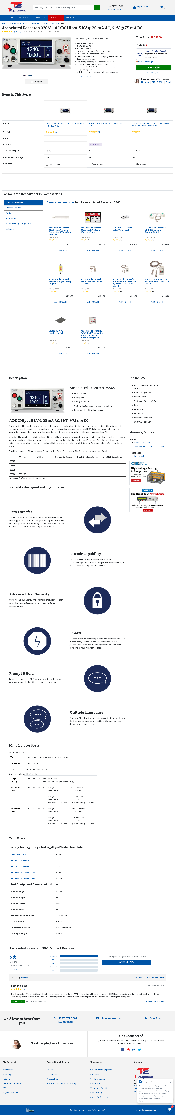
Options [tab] (9, 213)
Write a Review (126, 962)
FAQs (5, 1088)
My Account (8, 1069)
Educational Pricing (68, 1083)
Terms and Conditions (100, 1088)
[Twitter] (139, 1049)
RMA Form (95, 1083)
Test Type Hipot (18, 854)
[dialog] (141, 7)
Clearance (71, 18)
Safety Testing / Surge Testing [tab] (19, 223)
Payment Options (10, 1092)
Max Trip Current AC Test (22, 872)
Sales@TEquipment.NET (115, 9)
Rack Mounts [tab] (12, 218)
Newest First (158, 977)
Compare (38, 81)
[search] (63, 7)
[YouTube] (129, 1049)
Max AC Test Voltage (20, 860)
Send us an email (112, 1018)
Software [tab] (10, 229)
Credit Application (98, 1079)
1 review (24, 977)
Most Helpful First (142, 977)
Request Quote (154, 73)
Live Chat (145, 82)
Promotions (56, 18)
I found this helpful (156, 1001)
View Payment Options (147, 62)
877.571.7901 (157, 82)
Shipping (7, 1074)
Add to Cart (60, 250)
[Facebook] (123, 1049)
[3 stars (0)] (79, 963)
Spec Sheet (139, 456)
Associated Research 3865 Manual (149, 446)
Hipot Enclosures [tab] (13, 207)
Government (52, 1083)
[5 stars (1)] (79, 956)
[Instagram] (134, 1049)
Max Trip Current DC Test (22, 878)
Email (168, 82)
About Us (94, 1074)
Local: (65, 1022)
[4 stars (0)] (79, 960)
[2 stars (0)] (79, 967)
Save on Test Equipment (101, 1069)
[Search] (97, 7)
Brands (39, 18)
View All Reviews (16, 970)
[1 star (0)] (79, 970)
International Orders (12, 1083)
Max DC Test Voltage (20, 866)
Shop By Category (19, 18)
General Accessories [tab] (15, 202)
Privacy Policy (96, 1092)
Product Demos (53, 1079)
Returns (6, 1079)
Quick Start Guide (142, 442)
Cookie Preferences (99, 1097)
